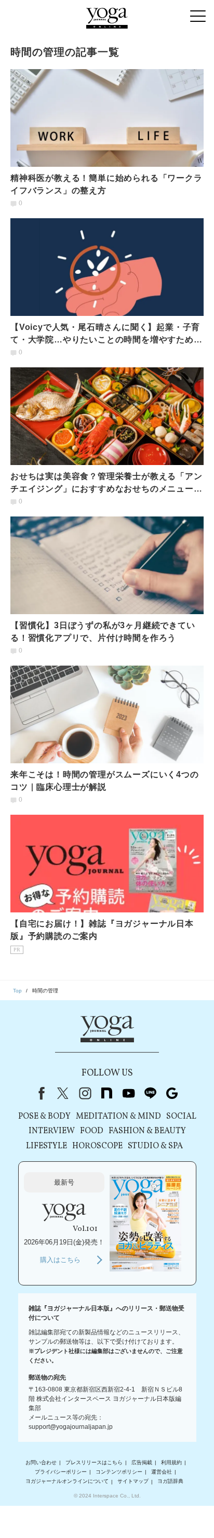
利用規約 (171, 1462)
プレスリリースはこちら (94, 1462)
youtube (128, 1093)
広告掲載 (141, 1462)
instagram (84, 1093)
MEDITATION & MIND (118, 1116)
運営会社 (161, 1472)
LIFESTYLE (46, 1146)
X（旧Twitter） (63, 1093)
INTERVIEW (52, 1131)
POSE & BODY (44, 1116)
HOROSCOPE (97, 1146)
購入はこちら (60, 1260)
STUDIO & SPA (155, 1146)
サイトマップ (133, 1481)
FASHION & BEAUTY (147, 1131)
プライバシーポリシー (61, 1472)
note (106, 1093)
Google (172, 1093)
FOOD (91, 1131)
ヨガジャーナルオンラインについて (67, 1481)
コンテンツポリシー (119, 1472)
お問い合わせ (41, 1462)
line (150, 1093)
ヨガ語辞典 (170, 1481)
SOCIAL (181, 1116)
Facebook (39, 1093)
